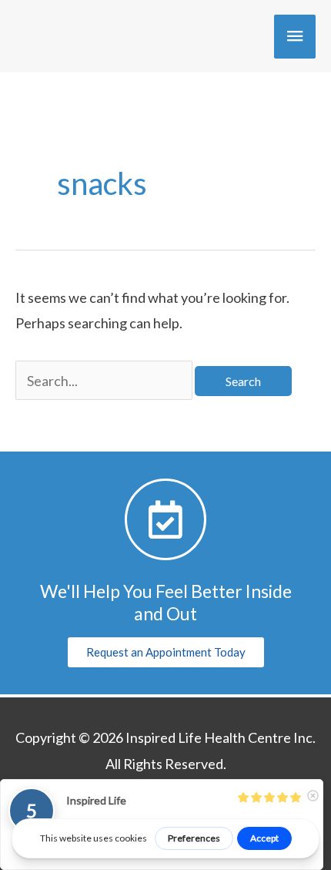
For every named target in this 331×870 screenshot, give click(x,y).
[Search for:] (105, 380)
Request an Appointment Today (166, 652)
